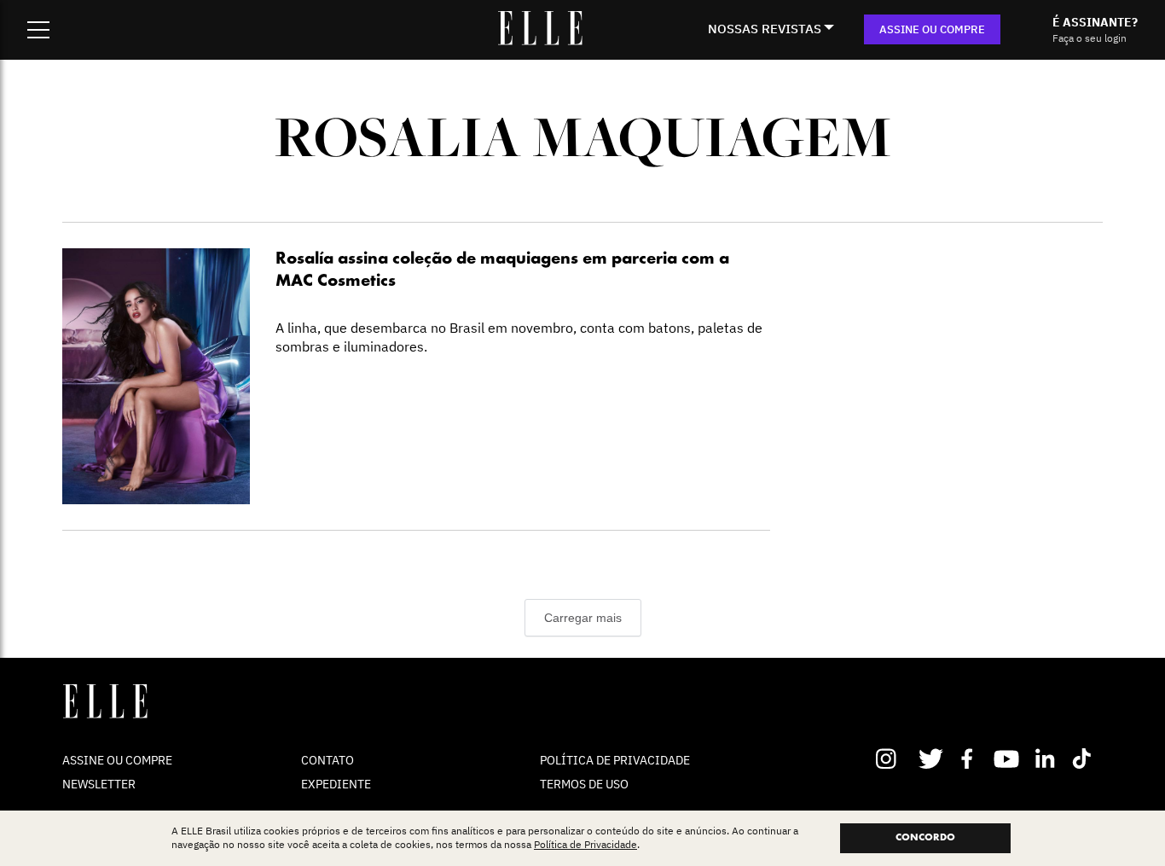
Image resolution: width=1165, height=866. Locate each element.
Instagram (893, 758)
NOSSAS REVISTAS (764, 28)
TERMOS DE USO (584, 784)
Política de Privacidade (585, 845)
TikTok (1085, 758)
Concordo (925, 838)
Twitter (931, 758)
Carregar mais (583, 618)
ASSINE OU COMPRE (932, 29)
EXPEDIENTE (336, 784)
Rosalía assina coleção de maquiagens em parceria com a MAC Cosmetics (502, 270)
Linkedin (1046, 758)
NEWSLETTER (99, 784)
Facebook (970, 758)
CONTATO (327, 760)
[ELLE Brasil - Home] (539, 40)
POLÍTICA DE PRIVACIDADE (615, 760)
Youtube (1008, 758)
